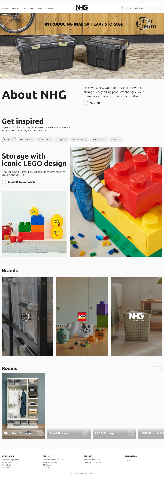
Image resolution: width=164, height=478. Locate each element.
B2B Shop (49, 8)
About (3, 1)
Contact (11, 1)
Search (122, 8)
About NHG (95, 103)
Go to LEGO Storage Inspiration (22, 182)
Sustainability (29, 8)
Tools (40, 8)
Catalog (19, 1)
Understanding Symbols (10, 460)
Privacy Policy (7, 465)
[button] (154, 368)
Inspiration (16, 8)
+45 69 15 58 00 (95, 462)
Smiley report (7, 462)
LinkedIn (128, 460)
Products (5, 8)
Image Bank (6, 468)
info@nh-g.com (94, 460)
